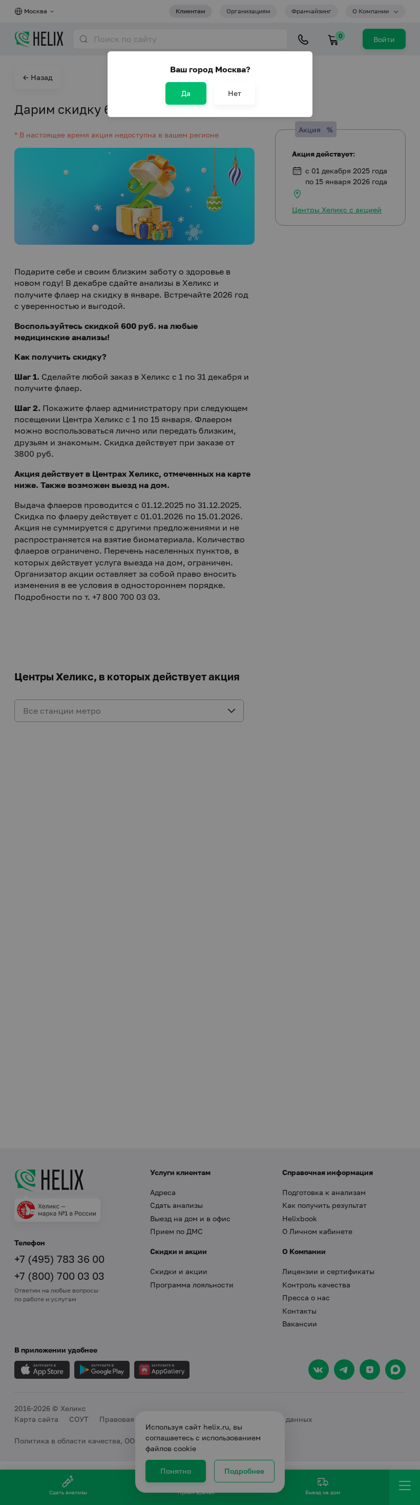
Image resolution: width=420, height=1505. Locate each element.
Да (186, 93)
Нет (234, 93)
